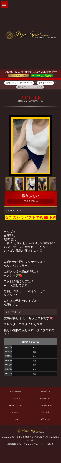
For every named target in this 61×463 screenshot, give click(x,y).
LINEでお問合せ (43, 75)
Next (54, 183)
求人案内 (46, 412)
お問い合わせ (45, 419)
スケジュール (45, 405)
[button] (4, 4)
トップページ (15, 391)
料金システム (45, 398)
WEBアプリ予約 (15, 405)
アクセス (15, 412)
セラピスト (46, 391)
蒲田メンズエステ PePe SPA (30, 437)
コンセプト (15, 398)
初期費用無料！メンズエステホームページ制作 (30, 444)
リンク (15, 419)
